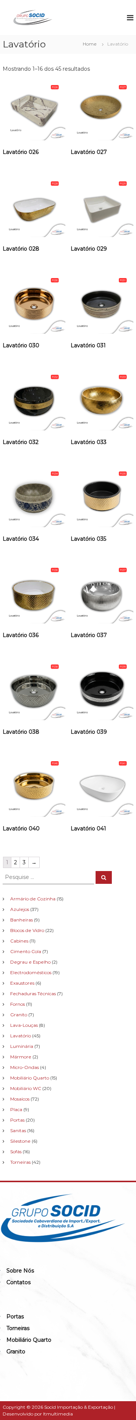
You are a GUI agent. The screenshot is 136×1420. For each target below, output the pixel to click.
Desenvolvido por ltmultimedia (38, 1414)
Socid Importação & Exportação (78, 1407)
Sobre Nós (20, 1270)
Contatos (18, 1282)
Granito (15, 1351)
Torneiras (17, 1328)
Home (90, 44)
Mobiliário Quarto (28, 1339)
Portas (15, 1316)
